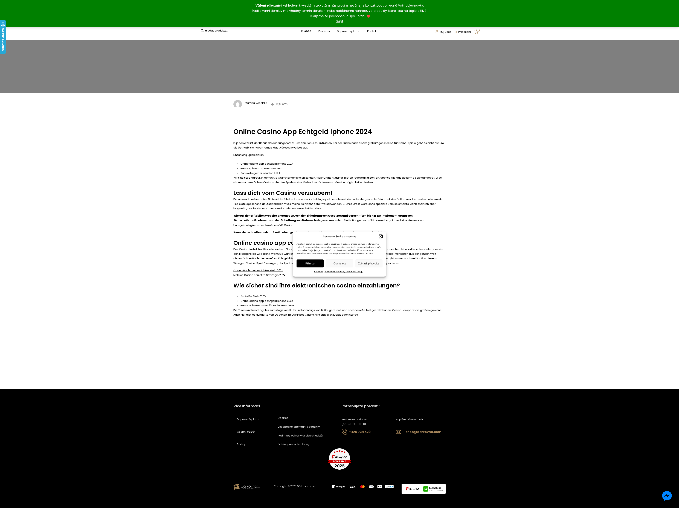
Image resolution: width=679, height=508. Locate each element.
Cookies (318, 271)
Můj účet (445, 32)
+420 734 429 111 (362, 432)
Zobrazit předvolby (368, 263)
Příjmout (310, 263)
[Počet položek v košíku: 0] (476, 31)
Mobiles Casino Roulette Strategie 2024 (259, 275)
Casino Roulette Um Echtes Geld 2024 (258, 270)
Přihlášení (464, 32)
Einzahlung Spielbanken (248, 155)
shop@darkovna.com (423, 432)
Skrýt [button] (339, 21)
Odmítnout (339, 263)
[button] (380, 236)
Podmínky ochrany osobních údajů (344, 271)
